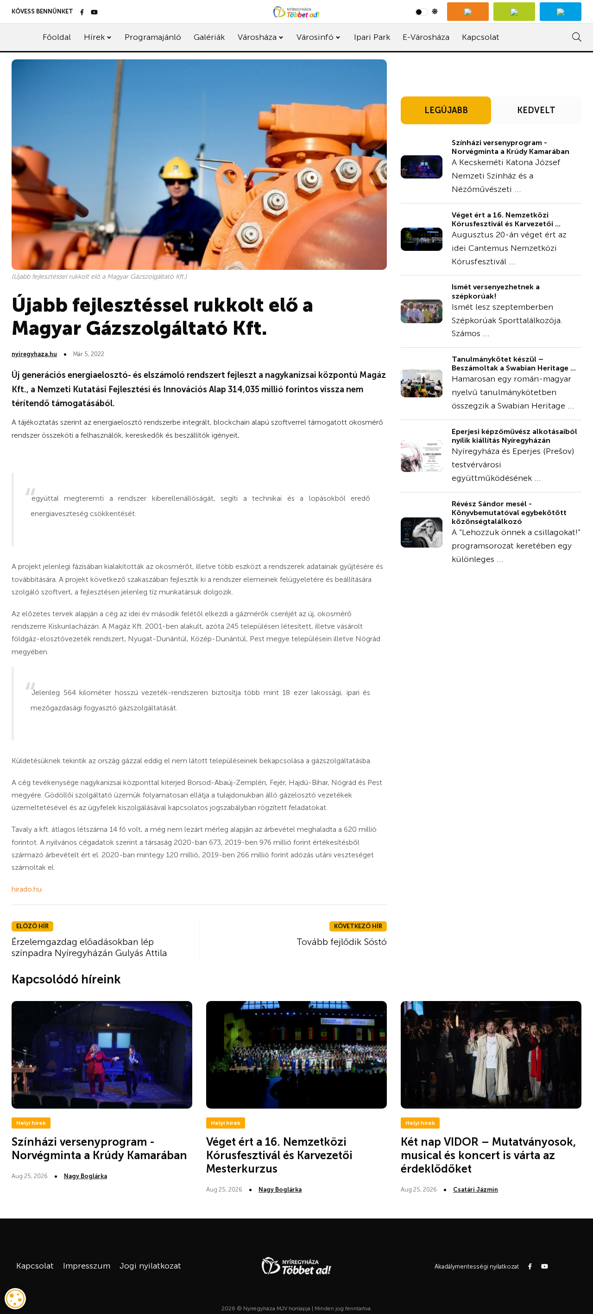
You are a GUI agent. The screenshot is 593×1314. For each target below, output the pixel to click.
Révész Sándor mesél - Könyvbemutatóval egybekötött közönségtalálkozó (509, 512)
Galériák (209, 37)
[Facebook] (82, 13)
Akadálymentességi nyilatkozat (477, 1266)
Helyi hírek (31, 1123)
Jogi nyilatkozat (150, 1266)
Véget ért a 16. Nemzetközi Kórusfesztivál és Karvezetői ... (506, 219)
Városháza (257, 37)
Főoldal (57, 37)
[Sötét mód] (426, 11)
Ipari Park (372, 37)
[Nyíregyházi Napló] (514, 11)
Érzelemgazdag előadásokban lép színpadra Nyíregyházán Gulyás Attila (89, 947)
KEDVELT (536, 110)
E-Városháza (426, 37)
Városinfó (315, 37)
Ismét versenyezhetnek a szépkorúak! (496, 291)
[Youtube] (94, 13)
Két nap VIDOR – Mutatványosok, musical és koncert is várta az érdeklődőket (488, 1155)
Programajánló (153, 37)
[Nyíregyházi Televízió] (468, 11)
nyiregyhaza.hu (34, 354)
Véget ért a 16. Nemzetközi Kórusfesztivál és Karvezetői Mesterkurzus (279, 1155)
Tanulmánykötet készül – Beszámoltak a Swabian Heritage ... (514, 363)
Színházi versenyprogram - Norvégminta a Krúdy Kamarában (510, 147)
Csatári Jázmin (475, 1189)
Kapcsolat (480, 37)
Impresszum (86, 1266)
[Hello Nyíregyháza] (560, 11)
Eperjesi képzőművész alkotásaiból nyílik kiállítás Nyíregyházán (514, 436)
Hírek (94, 37)
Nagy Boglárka (85, 1176)
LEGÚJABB (446, 110)
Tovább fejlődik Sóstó (341, 941)
